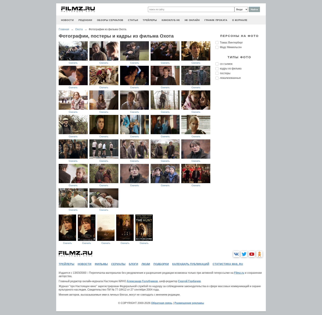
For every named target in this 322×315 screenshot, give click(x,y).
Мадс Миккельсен (231, 47)
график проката (215, 20)
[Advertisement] (241, 138)
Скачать (73, 62)
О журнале (239, 20)
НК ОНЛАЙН (192, 20)
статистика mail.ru (228, 264)
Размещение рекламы (189, 303)
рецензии (85, 20)
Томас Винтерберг (231, 42)
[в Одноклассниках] (259, 254)
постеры (225, 73)
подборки (161, 264)
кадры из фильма (230, 68)
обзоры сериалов (110, 20)
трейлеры (150, 20)
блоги (133, 264)
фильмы (101, 264)
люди (146, 264)
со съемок (226, 63)
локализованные (230, 77)
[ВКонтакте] (236, 254)
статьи (133, 20)
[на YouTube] (252, 254)
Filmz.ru (239, 272)
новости (67, 20)
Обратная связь (161, 303)
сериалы (118, 264)
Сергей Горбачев (189, 281)
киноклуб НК (171, 20)
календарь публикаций (190, 264)
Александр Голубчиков (142, 281)
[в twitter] (244, 254)
